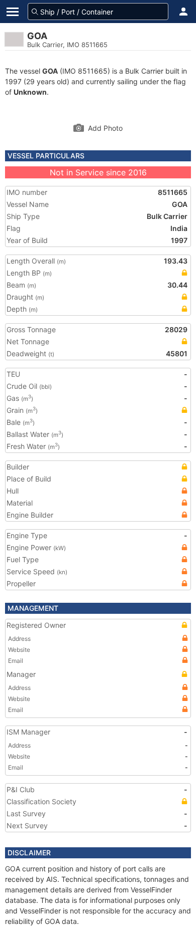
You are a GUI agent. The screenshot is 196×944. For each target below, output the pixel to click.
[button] (183, 11)
